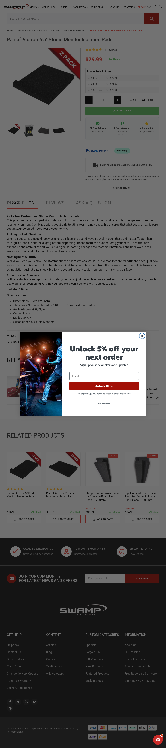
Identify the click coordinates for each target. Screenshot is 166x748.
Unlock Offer (104, 386)
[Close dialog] (142, 336)
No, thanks (104, 403)
